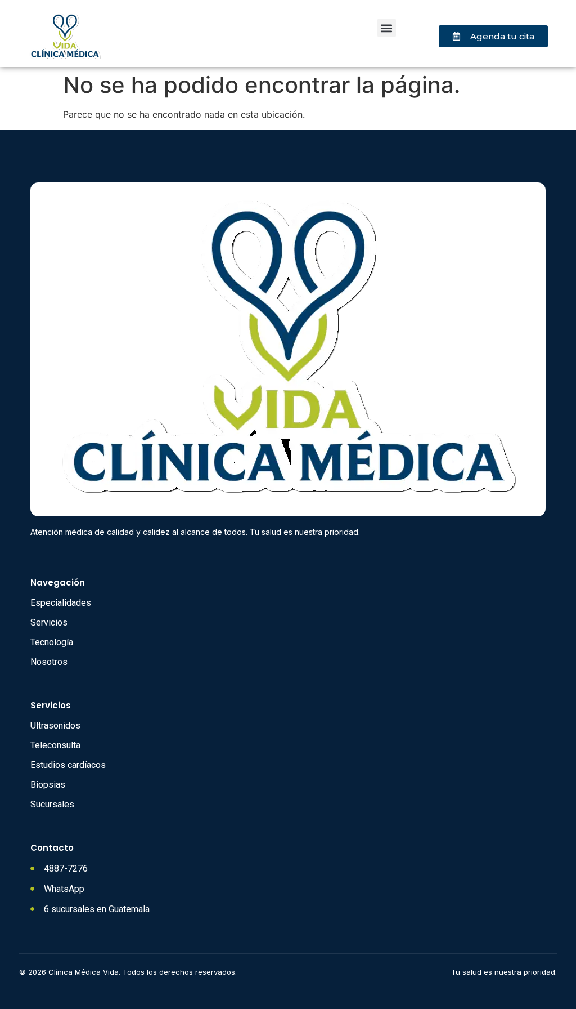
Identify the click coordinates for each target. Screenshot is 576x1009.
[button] (386, 28)
